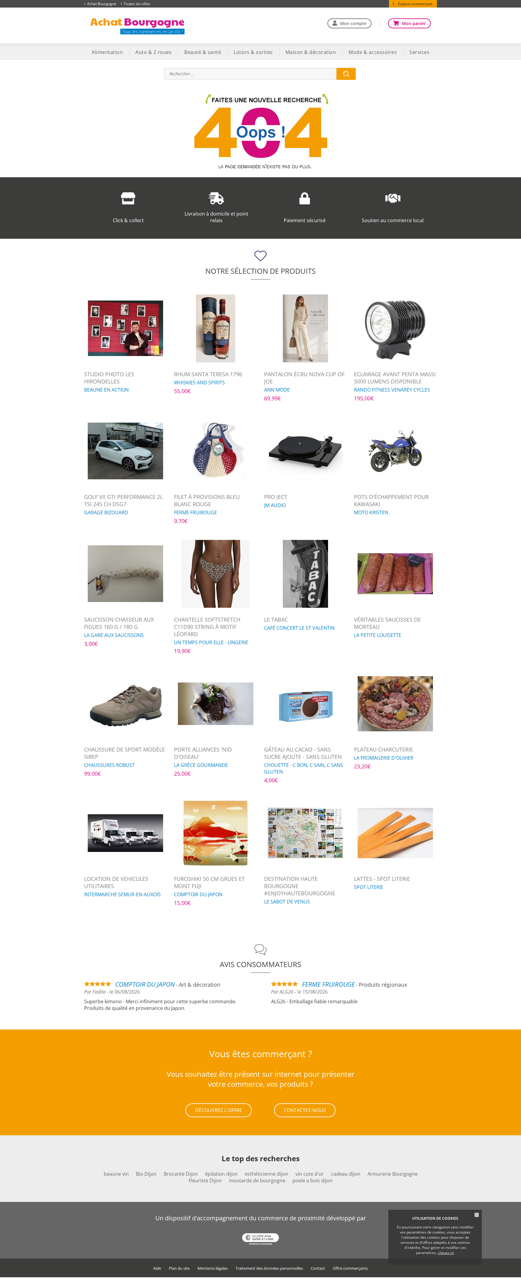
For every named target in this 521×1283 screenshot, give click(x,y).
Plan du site (179, 1268)
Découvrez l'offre (218, 1110)
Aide (157, 1268)
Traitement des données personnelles (269, 1268)
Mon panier (414, 23)
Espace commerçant (415, 3)
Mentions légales (212, 1268)
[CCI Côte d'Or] (260, 1239)
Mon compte (353, 23)
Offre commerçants (350, 1268)
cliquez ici (446, 1252)
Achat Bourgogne (101, 3)
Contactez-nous (305, 1110)
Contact (318, 1268)
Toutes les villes (137, 3)
